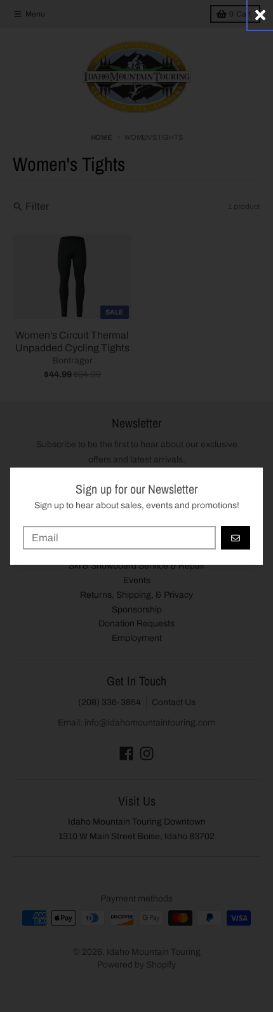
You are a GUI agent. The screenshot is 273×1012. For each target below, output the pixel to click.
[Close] (260, 15)
